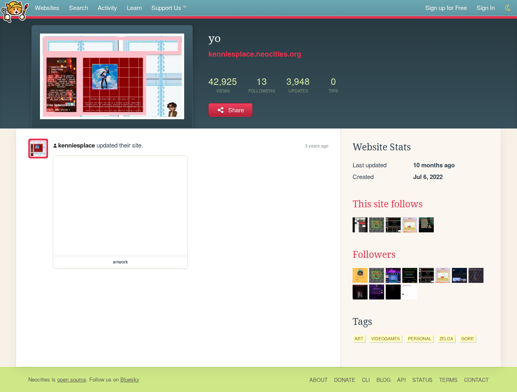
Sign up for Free (446, 7)
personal (419, 338)
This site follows (387, 204)
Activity (107, 7)
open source (71, 379)
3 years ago (316, 145)
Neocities (39, 379)
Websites (47, 7)
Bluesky (129, 379)
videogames (385, 338)
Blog (383, 380)
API (401, 380)
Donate (344, 380)
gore (467, 338)
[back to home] (14, 11)
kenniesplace (76, 145)
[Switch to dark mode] (508, 8)
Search (78, 7)
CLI (366, 380)
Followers (374, 254)
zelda (446, 338)
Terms (448, 380)
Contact (476, 380)
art (359, 338)
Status (422, 380)
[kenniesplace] (38, 148)
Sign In (486, 7)
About (318, 380)
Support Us (166, 7)
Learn (134, 7)
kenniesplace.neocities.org (254, 53)
